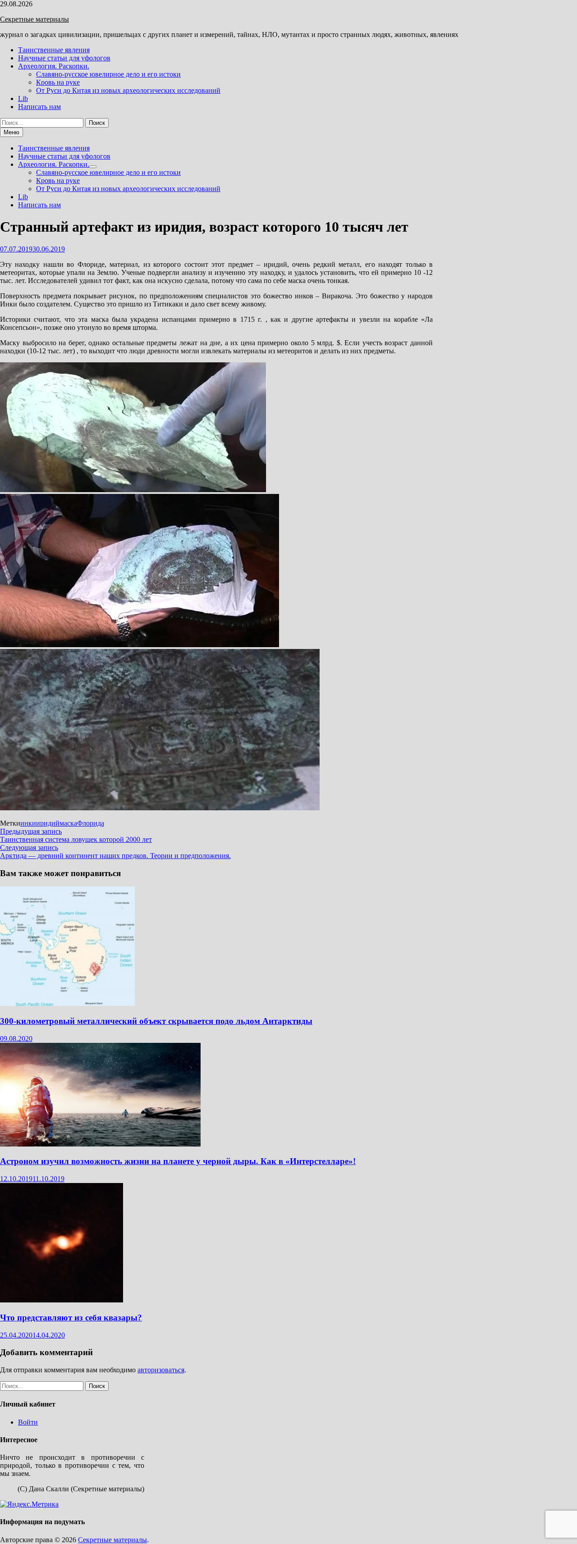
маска (68, 823)
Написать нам (39, 106)
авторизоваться (160, 1370)
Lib (23, 98)
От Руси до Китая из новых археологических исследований (128, 90)
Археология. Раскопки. (53, 66)
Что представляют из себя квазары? (71, 1317)
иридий (48, 823)
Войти (28, 1422)
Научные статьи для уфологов (64, 58)
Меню (11, 132)
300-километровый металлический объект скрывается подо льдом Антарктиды (156, 1021)
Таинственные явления (54, 50)
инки (28, 823)
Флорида (90, 823)
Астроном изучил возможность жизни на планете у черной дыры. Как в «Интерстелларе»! (178, 1161)
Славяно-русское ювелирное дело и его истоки (108, 74)
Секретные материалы (34, 19)
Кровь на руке (58, 82)
